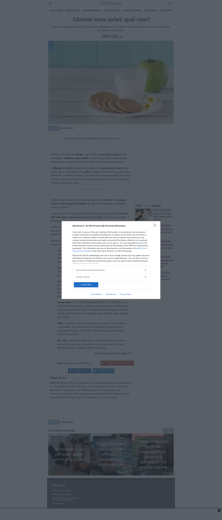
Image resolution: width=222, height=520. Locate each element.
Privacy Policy (125, 294)
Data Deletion (96, 294)
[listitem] (111, 270)
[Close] (155, 226)
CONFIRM (86, 285)
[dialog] (111, 260)
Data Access (111, 294)
